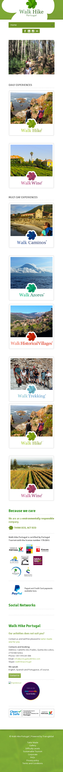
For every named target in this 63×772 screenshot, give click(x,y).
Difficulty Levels (33, 748)
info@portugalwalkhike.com (27, 658)
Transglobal (48, 736)
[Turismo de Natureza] (41, 553)
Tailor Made (32, 742)
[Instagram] (33, 31)
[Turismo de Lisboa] (29, 553)
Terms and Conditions (32, 763)
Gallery (32, 745)
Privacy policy (32, 760)
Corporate (32, 754)
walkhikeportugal (23, 661)
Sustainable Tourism (32, 751)
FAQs (32, 757)
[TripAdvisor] (37, 31)
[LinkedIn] (29, 31)
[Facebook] (25, 31)
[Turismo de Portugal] (16, 553)
